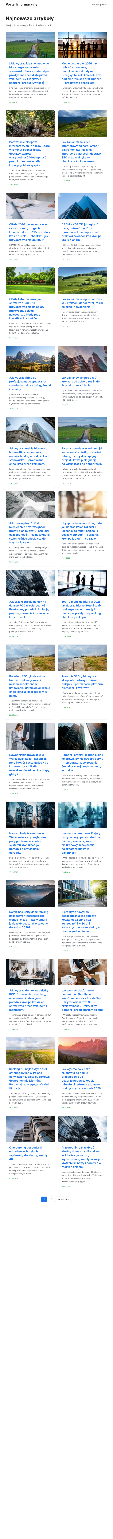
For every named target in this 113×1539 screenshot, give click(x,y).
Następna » (63, 1199)
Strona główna (99, 4)
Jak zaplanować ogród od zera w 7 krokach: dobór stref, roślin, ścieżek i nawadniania (83, 302)
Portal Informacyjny (22, 4)
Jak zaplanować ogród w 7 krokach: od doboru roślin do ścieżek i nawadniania (81, 381)
